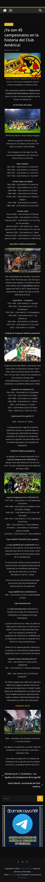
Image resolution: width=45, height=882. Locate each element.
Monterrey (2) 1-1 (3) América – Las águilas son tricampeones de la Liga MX (23, 776)
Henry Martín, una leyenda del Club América (24, 785)
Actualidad (8, 24)
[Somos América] (5, 10)
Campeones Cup (21, 706)
